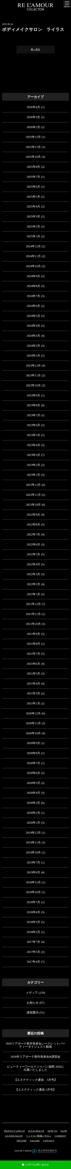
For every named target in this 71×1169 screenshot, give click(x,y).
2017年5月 (33, 952)
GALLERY (35, 1140)
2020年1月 (33, 822)
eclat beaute (36, 1131)
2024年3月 (33, 335)
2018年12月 (33, 882)
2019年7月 (33, 862)
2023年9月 (33, 395)
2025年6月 (33, 186)
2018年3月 (33, 922)
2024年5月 (33, 316)
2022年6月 (33, 544)
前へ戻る (35, 49)
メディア (32, 992)
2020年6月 (33, 773)
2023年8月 (33, 405)
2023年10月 (33, 385)
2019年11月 (33, 842)
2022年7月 (33, 534)
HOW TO (52, 1131)
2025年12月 (33, 137)
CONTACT (48, 1140)
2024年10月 (33, 266)
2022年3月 (33, 574)
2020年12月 (33, 713)
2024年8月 (33, 286)
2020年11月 (33, 723)
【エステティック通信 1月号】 (35, 1089)
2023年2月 (33, 465)
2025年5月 (33, 196)
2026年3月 (33, 117)
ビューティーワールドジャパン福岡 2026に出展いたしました (35, 1068)
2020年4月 (33, 792)
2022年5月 (33, 554)
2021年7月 (33, 653)
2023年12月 (33, 365)
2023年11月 (33, 375)
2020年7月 (33, 763)
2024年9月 (33, 276)
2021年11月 (33, 614)
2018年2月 (33, 932)
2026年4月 (33, 107)
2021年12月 (33, 604)
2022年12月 (33, 484)
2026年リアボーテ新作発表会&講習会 (35, 1056)
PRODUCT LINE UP (14, 1131)
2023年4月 (33, 445)
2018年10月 (33, 892)
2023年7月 (33, 415)
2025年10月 (33, 156)
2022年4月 (33, 564)
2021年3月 (33, 693)
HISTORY (22, 1140)
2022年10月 (33, 504)
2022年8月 (33, 524)
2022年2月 (33, 584)
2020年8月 (33, 753)
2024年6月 (33, 306)
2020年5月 (33, 783)
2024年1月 (33, 355)
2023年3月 (33, 455)
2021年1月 (33, 703)
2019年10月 (33, 852)
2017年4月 (33, 961)
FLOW (64, 1131)
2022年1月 (33, 594)
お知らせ (33, 1002)
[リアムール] (35, 6)
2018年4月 (33, 912)
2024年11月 (33, 256)
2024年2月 (33, 345)
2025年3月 (33, 216)
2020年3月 (33, 802)
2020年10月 (33, 733)
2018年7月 (33, 902)
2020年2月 (33, 812)
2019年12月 (33, 832)
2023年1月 (33, 474)
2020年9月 (33, 743)
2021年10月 (33, 624)
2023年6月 (33, 425)
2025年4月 (33, 206)
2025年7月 (33, 176)
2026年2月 (33, 127)
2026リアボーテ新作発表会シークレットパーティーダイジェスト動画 (35, 1045)
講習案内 (33, 1012)
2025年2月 (33, 226)
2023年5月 (33, 435)
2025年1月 (33, 236)
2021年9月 (33, 634)
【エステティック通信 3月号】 (35, 1079)
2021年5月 (33, 673)
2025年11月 (33, 147)
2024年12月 (33, 246)
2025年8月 (33, 166)
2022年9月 (33, 514)
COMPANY (60, 1136)
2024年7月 (33, 296)
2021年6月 (33, 663)
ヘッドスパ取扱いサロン (38, 1136)
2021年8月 (33, 643)
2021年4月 (33, 683)
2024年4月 (33, 325)
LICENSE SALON (14, 1136)
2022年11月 (33, 494)
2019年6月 (33, 872)
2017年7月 (33, 941)
